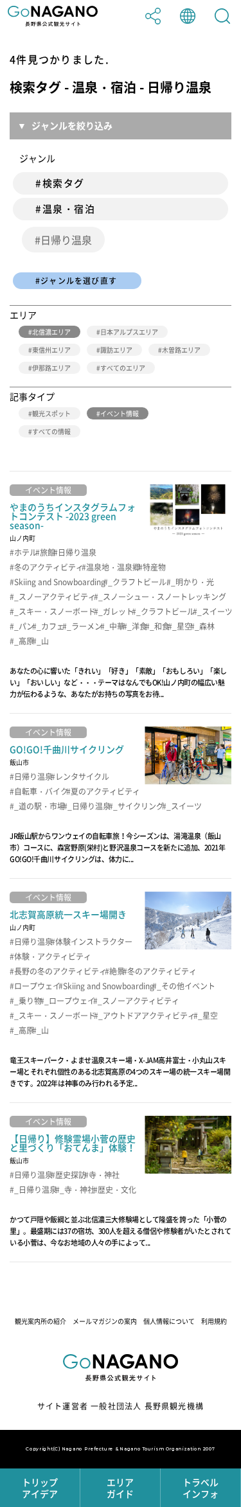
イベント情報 (119, 413)
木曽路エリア (181, 350)
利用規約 (214, 1321)
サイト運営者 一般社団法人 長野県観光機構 (120, 1406)
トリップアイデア (40, 1488)
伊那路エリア (51, 368)
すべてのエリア (122, 368)
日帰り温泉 (66, 239)
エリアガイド (120, 1488)
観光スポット (51, 413)
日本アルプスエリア (129, 332)
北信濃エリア (51, 332)
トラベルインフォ (201, 1488)
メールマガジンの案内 (105, 1321)
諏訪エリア (116, 350)
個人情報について (169, 1321)
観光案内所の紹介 (40, 1321)
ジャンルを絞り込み (71, 125)
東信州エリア (51, 350)
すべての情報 (51, 431)
